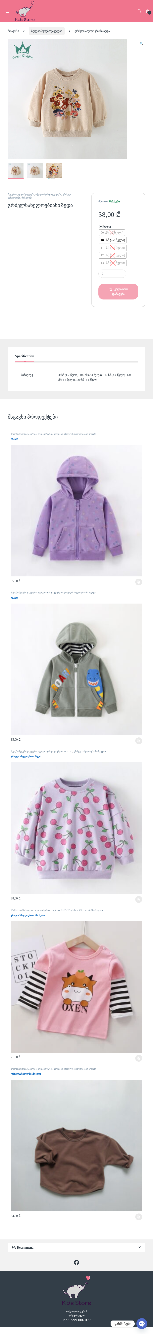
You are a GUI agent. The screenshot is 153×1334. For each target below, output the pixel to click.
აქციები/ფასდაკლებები (48, 194)
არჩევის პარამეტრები (133, 582)
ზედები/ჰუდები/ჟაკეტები (46, 31)
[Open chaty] (141, 1323)
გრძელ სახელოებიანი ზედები (80, 434)
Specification (24, 356)
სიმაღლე (105, 226)
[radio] (112, 233)
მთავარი (13, 31)
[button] (141, 43)
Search (139, 11)
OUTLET (68, 751)
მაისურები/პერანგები (22, 910)
